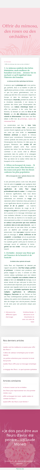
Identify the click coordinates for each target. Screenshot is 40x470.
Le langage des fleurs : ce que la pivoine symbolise (20, 369)
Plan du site (20, 469)
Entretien (8, 61)
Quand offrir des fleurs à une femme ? (16, 402)
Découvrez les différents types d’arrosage (11, 314)
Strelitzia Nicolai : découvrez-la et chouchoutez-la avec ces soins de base (28, 317)
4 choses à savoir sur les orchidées (15, 387)
